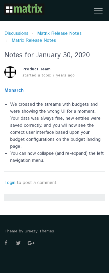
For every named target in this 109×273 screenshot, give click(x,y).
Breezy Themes (39, 231)
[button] (98, 10)
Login (9, 182)
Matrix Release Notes (59, 33)
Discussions (16, 33)
